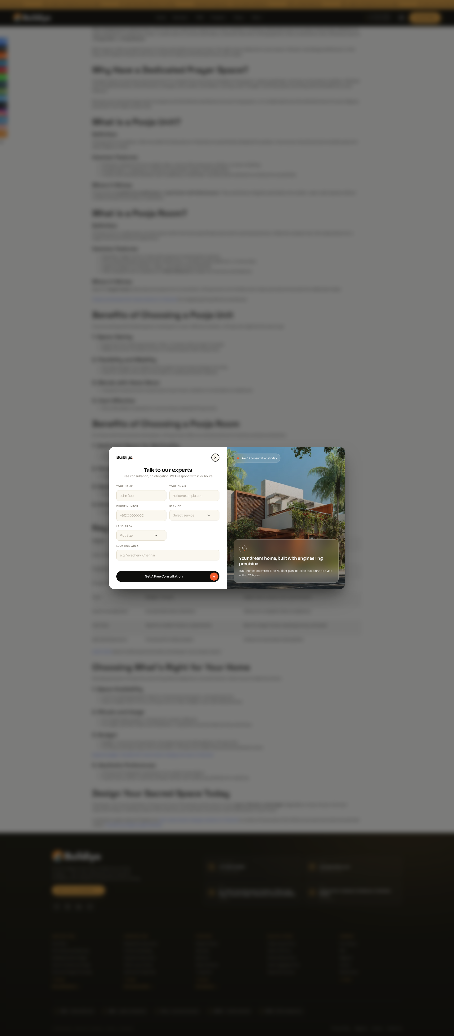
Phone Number (127, 506)
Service (175, 506)
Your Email (178, 486)
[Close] (215, 458)
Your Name (124, 486)
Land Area (124, 526)
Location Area (127, 545)
